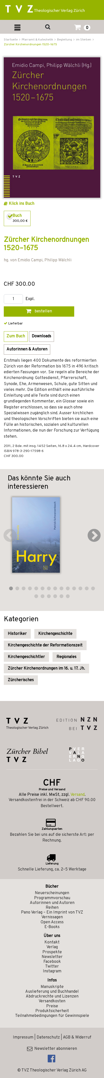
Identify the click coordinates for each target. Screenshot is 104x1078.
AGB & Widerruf (77, 1037)
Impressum (23, 1037)
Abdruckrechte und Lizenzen (52, 996)
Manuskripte (52, 986)
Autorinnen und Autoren (52, 902)
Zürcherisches (21, 680)
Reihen (52, 907)
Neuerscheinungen (52, 893)
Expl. (30, 299)
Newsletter (52, 957)
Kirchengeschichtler (26, 656)
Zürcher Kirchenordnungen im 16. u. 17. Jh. (46, 668)
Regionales (66, 656)
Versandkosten (52, 1001)
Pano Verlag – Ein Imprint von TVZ (52, 912)
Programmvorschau (52, 898)
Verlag (52, 947)
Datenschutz (48, 1037)
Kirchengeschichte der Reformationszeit (45, 645)
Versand (77, 794)
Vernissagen (52, 917)
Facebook (52, 961)
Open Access (52, 922)
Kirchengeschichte (55, 633)
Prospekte (52, 952)
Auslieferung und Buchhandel (52, 991)
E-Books (52, 927)
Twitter (52, 966)
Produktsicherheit (52, 1011)
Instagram (52, 971)
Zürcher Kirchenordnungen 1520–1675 (30, 45)
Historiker (17, 633)
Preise (52, 1006)
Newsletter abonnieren (54, 1048)
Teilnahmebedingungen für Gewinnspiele (52, 1015)
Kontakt (52, 942)
